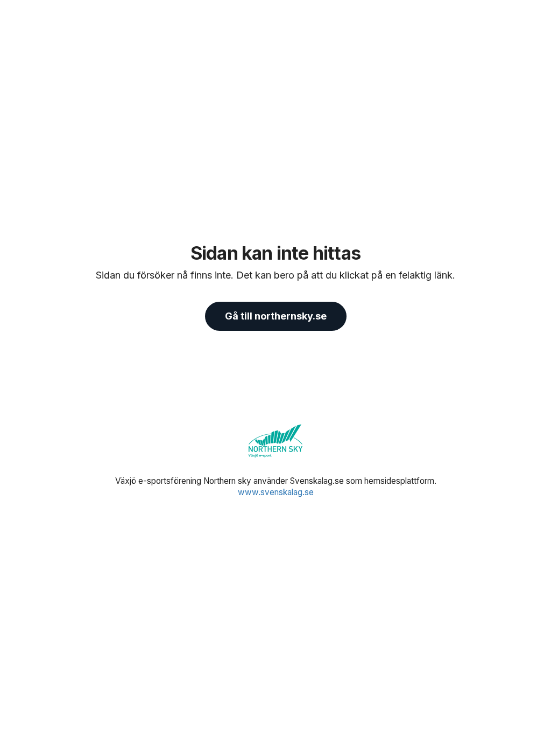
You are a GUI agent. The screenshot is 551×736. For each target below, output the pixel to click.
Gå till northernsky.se (276, 316)
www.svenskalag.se (276, 492)
